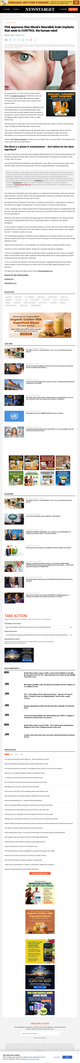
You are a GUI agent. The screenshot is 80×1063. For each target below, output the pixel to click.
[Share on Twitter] (15, 40)
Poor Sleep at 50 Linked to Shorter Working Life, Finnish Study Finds (23, 828)
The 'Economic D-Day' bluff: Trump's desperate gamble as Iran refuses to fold (26, 791)
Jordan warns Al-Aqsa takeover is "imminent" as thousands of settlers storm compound (29, 864)
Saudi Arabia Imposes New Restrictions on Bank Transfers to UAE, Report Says (26, 809)
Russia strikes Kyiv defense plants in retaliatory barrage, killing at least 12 (24, 842)
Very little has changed (18, 139)
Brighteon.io (39, 180)
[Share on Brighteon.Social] (6, 40)
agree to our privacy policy (30, 1059)
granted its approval (18, 96)
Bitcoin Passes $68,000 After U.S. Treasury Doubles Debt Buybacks (23, 800)
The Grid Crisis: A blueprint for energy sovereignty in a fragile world (23, 860)
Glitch (12, 46)
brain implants (40, 45)
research (62, 46)
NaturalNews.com (10, 283)
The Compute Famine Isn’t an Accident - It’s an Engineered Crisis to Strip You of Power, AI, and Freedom (33, 768)
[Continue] (57, 1033)
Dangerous (54, 45)
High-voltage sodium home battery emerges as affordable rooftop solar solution (27, 796)
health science (19, 46)
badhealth (10, 45)
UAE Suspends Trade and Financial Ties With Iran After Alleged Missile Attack (26, 837)
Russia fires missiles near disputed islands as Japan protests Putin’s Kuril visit (26, 764)
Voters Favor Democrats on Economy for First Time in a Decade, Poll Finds (25, 855)
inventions (31, 46)
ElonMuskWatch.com (45, 271)
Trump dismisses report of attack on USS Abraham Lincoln (21, 846)
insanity (25, 46)
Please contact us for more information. (15, 643)
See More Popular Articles (40, 873)
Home (6, 22)
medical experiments (40, 46)
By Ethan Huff (9, 35)
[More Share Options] (35, 40)
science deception (70, 46)
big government (25, 45)
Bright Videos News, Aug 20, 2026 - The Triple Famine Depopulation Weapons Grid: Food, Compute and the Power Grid (48, 726)
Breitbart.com (9, 279)
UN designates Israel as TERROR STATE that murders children (44, 413)
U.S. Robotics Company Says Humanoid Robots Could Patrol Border (23, 777)
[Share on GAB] (23, 40)
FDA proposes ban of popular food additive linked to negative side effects (48, 547)
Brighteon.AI (17, 182)
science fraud (8, 47)
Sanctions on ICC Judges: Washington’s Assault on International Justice (24, 773)
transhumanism (17, 47)
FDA (65, 45)
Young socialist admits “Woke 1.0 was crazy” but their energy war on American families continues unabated (34, 832)
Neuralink (56, 46)
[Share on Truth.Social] (27, 40)
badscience (17, 45)
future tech (7, 46)
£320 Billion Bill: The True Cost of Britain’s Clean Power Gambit (21, 787)
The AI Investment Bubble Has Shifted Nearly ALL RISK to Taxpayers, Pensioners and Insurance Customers (49, 717)
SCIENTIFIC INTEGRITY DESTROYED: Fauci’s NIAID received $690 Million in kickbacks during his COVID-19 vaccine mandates (48, 532)
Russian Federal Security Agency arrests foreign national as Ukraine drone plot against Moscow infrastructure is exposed (38, 823)
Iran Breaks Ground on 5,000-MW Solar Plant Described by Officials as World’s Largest (28, 814)
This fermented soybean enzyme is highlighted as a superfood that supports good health (29, 851)
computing (48, 45)
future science (71, 45)
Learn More (57, 1057)
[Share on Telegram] (19, 40)
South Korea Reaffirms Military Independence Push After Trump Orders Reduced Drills (28, 805)
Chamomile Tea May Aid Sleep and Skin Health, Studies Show (21, 869)
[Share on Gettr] (31, 40)
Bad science (12, 22)
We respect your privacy (40, 1037)
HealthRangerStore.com (22, 184)
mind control (49, 46)
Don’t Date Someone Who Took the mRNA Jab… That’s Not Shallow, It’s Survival (26, 759)
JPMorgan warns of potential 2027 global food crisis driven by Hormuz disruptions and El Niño (31, 819)
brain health (33, 45)
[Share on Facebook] (11, 40)
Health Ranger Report (11, 668)
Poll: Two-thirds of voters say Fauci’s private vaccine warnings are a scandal (25, 782)
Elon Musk (60, 45)
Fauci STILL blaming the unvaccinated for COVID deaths (43, 516)
